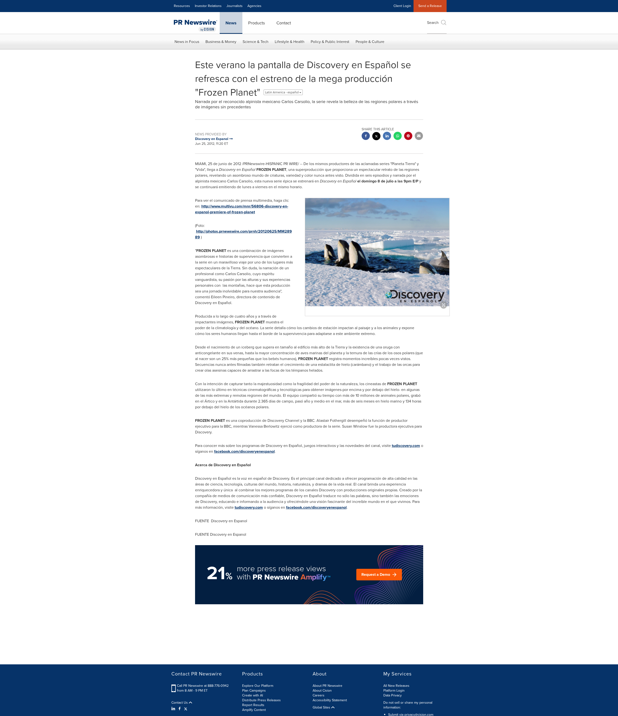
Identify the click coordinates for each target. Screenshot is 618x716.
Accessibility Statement (330, 700)
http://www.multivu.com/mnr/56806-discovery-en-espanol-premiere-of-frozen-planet (241, 209)
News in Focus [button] (187, 41)
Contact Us (180, 702)
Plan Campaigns (254, 690)
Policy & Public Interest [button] (330, 41)
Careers (318, 695)
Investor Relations (208, 5)
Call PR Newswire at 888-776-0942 (203, 685)
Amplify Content (254, 709)
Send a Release (430, 5)
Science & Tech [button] (255, 41)
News (231, 23)
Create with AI (252, 695)
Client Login (402, 5)
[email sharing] (419, 136)
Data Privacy (392, 695)
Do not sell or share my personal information (407, 705)
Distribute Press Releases (261, 700)
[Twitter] (186, 708)
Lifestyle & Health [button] (289, 41)
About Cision (322, 690)
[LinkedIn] (173, 708)
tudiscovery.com (406, 445)
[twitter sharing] (376, 136)
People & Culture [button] (370, 41)
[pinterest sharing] (408, 136)
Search (433, 22)
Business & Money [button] (220, 41)
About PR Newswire (327, 685)
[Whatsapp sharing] (397, 136)
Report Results (253, 705)
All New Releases (396, 685)
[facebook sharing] (366, 136)
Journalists (234, 5)
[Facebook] (179, 708)
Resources (182, 5)
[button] (377, 252)
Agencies (254, 5)
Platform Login (394, 690)
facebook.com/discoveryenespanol (244, 451)
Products (256, 23)
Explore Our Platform (257, 685)
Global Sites (322, 707)
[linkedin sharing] (387, 136)
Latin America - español (282, 92)
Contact (283, 23)
